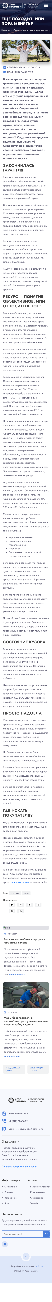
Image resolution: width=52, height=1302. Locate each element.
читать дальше (17, 974)
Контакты (8, 1192)
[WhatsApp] (20, 911)
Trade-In (34, 1203)
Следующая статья (36, 1069)
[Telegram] (38, 905)
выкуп (26, 893)
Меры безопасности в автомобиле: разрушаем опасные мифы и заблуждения (26, 1021)
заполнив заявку (20, 882)
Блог (6, 1203)
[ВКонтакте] (20, 905)
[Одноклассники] (29, 905)
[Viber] (12, 911)
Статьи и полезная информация (30, 30)
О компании (10, 1186)
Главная (5, 30)
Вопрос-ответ (10, 1197)
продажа (15, 893)
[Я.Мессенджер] (12, 905)
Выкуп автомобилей (40, 1186)
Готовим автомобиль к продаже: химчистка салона (25, 941)
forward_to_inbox (46, 1234)
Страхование (36, 1197)
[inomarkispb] (20, 5)
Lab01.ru (39, 1266)
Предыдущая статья (13, 1069)
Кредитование (37, 1192)
